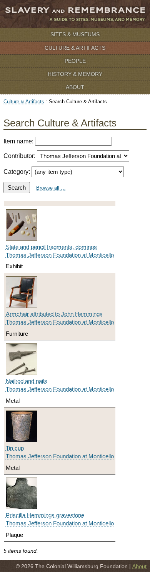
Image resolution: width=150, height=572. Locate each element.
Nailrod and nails (26, 381)
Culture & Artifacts (75, 48)
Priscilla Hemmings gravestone (45, 515)
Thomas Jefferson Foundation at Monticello (60, 255)
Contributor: (20, 156)
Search (17, 187)
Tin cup (15, 448)
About (75, 87)
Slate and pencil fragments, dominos (51, 247)
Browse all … (51, 188)
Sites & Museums (75, 34)
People (75, 61)
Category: (17, 171)
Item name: (19, 141)
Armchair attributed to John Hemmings (54, 314)
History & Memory (75, 74)
